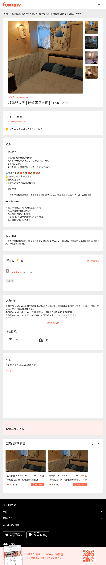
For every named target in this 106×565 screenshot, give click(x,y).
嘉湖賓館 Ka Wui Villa (23, 13)
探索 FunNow (9, 504)
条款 (5, 511)
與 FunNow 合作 (11, 524)
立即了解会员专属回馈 (15, 121)
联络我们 (7, 518)
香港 (5, 13)
